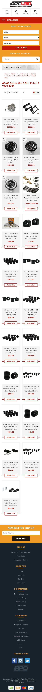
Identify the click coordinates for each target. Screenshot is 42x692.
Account (25, 14)
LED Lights (21, 640)
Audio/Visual (21, 621)
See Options (10, 132)
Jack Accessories (21, 632)
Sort (4, 92)
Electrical (21, 644)
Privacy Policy (21, 598)
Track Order (21, 556)
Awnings (21, 628)
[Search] (37, 58)
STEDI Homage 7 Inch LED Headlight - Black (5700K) (31, 160)
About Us (21, 575)
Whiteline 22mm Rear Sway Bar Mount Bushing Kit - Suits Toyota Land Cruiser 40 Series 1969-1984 (31, 238)
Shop (16, 14)
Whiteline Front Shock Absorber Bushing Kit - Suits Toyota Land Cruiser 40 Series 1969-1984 (10, 391)
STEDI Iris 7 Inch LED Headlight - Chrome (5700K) (11, 198)
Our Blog (21, 579)
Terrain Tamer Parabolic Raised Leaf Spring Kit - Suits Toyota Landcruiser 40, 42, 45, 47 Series (31, 200)
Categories (12, 20)
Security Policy (21, 606)
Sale (21, 648)
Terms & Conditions (21, 594)
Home (21, 571)
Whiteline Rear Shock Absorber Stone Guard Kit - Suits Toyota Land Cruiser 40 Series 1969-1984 (10, 467)
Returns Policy (21, 602)
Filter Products (14, 67)
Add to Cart (31, 132)
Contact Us (21, 583)
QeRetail (21, 683)
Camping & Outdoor (21, 636)
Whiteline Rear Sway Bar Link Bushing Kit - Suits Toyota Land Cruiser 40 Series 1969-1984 (11, 505)
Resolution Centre (21, 560)
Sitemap (21, 609)
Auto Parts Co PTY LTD (25, 679)
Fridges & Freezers (21, 625)
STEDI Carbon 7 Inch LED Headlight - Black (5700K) (10, 160)
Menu (7, 14)
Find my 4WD (21, 48)
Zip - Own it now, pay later (21, 552)
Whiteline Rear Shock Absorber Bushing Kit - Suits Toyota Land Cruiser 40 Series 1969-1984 (31, 429)
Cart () (35, 14)
